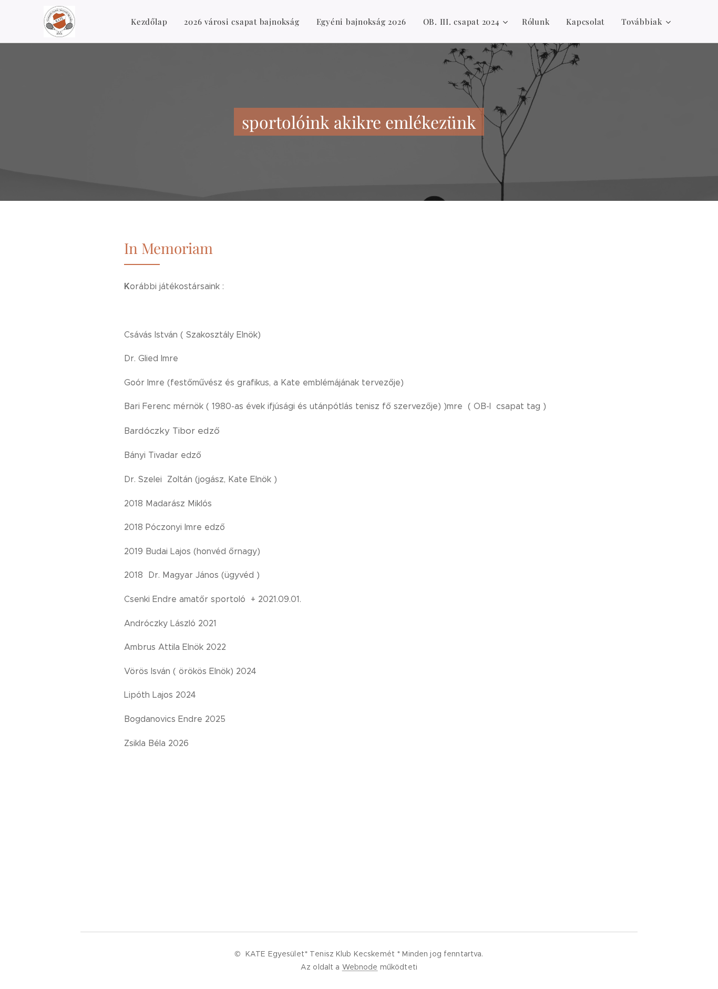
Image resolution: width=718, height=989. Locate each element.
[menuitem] (152, 21)
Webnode (360, 967)
